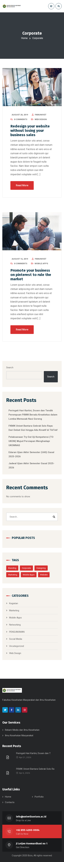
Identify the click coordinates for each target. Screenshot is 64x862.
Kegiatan (13, 603)
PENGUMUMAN (17, 631)
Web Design (41, 119)
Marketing (12, 575)
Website (44, 575)
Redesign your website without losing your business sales (30, 130)
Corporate (26, 568)
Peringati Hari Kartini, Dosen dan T (33, 753)
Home (24, 38)
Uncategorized (16, 646)
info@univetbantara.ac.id (31, 816)
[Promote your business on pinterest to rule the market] (32, 231)
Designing (41, 568)
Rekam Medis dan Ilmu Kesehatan (22, 730)
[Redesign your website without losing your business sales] (32, 87)
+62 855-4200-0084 (27, 830)
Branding (12, 568)
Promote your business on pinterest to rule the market (30, 274)
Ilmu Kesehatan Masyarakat (19, 735)
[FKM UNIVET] (12, 6)
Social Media (15, 639)
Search (9, 367)
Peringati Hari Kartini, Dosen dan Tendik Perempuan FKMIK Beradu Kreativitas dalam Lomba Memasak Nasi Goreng (33, 414)
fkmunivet (40, 115)
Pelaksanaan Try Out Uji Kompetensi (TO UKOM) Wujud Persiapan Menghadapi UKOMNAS (31, 441)
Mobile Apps (41, 263)
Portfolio (39, 796)
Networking (15, 624)
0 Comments (20, 119)
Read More (22, 185)
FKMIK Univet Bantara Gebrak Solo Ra (35, 768)
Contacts (9, 802)
